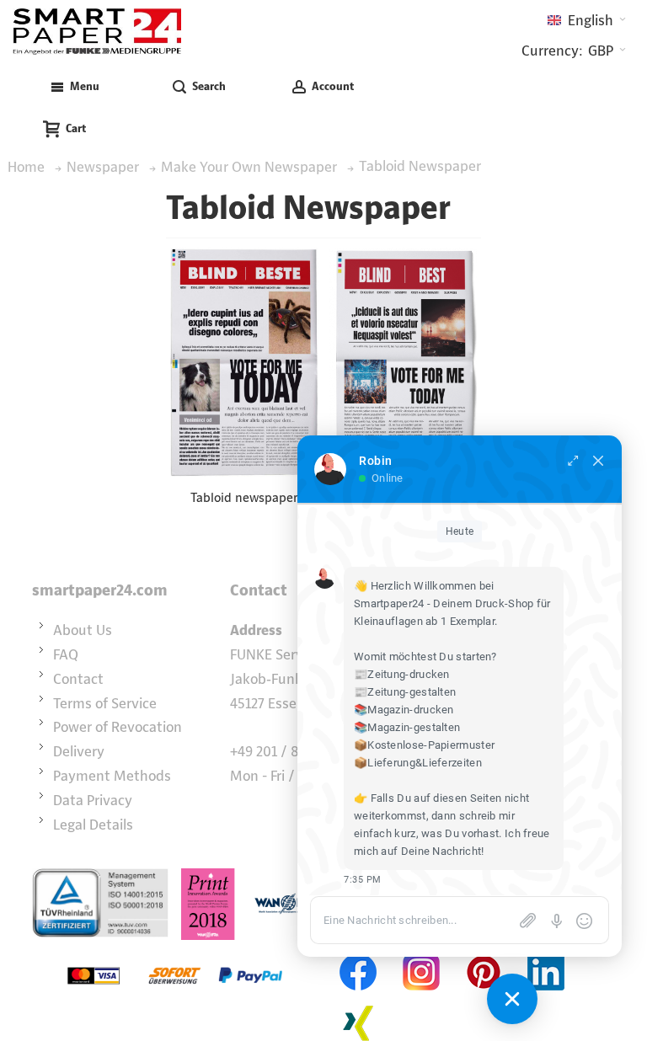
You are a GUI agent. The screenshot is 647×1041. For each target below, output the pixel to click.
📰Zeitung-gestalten (405, 692)
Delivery (78, 751)
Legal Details (93, 824)
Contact (78, 679)
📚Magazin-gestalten (407, 727)
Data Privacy (92, 800)
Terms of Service (105, 703)
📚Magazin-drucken (404, 709)
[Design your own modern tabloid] (403, 360)
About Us (82, 630)
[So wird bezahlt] (175, 951)
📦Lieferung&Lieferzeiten (418, 762)
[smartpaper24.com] (97, 31)
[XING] (358, 1002)
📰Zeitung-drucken (402, 674)
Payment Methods (112, 775)
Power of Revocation (117, 727)
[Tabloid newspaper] (244, 362)
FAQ (65, 654)
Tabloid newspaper (244, 497)
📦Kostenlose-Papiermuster (424, 745)
